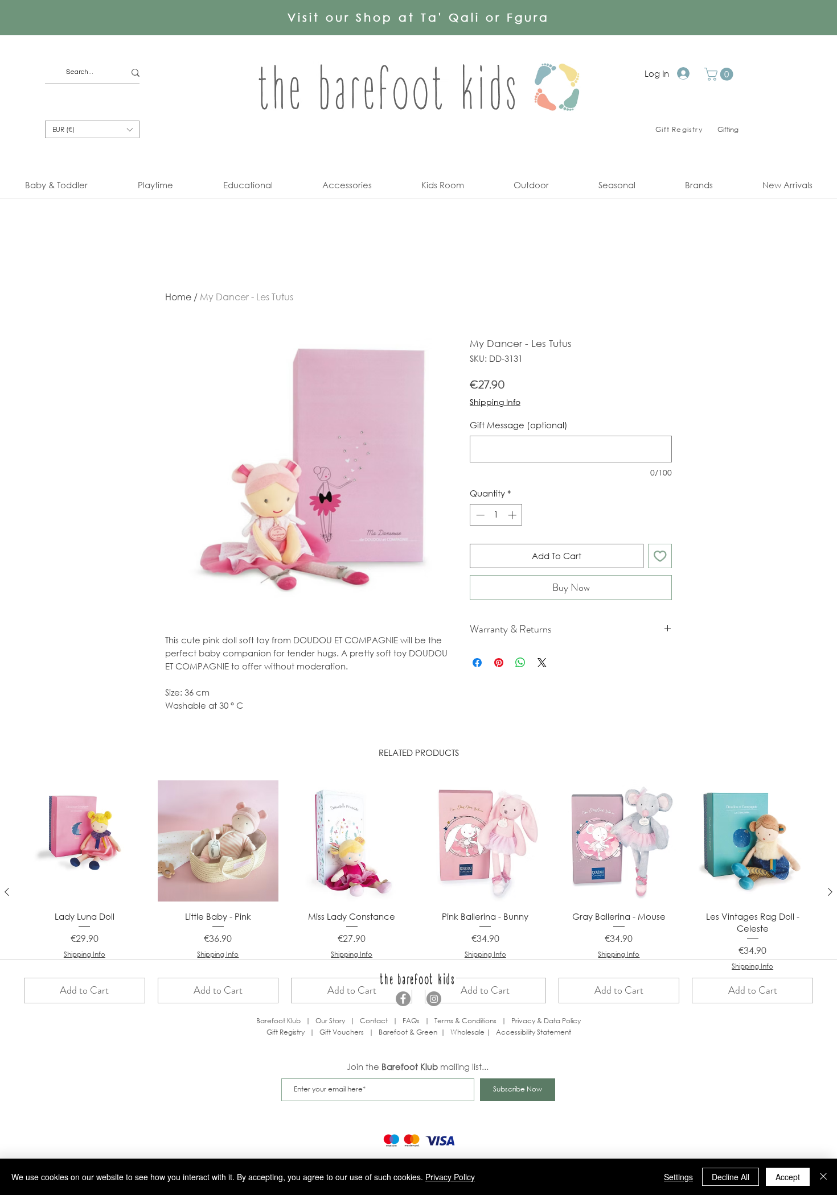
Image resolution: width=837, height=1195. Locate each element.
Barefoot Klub (278, 1021)
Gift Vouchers (341, 1032)
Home (178, 297)
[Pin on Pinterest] (499, 662)
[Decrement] (479, 515)
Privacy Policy (450, 1176)
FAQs (411, 1021)
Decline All (730, 1176)
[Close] (823, 1177)
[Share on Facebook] (477, 662)
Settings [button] (678, 1176)
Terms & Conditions (465, 1021)
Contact (374, 1021)
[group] (418, 891)
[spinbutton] (496, 515)
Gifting (727, 129)
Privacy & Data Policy (546, 1021)
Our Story (330, 1021)
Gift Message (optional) (519, 425)
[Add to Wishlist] (660, 556)
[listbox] (92, 129)
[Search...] (136, 72)
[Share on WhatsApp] (520, 662)
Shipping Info (495, 401)
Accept (788, 1176)
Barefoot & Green (408, 1032)
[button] (720, 74)
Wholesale (468, 1032)
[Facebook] (403, 998)
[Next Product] (830, 892)
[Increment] (513, 515)
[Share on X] (542, 662)
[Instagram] (433, 998)
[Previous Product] (7, 892)
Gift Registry (285, 1032)
